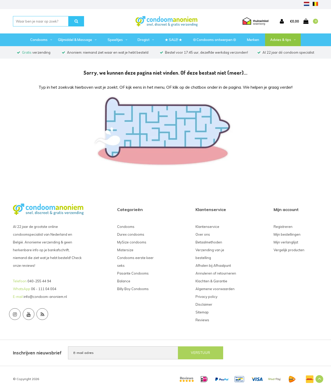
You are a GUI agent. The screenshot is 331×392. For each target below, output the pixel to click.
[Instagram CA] (15, 314)
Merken (253, 40)
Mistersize (125, 250)
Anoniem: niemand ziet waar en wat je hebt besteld (107, 52)
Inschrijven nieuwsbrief (37, 352)
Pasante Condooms (133, 273)
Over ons (202, 234)
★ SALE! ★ (173, 40)
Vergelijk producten (289, 250)
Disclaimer (203, 304)
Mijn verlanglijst (286, 242)
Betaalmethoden (208, 242)
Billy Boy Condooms (133, 289)
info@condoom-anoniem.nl (45, 297)
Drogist (143, 40)
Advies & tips (280, 40)
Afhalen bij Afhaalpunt (213, 265)
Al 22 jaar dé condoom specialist (288, 52)
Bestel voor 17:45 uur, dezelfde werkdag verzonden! (206, 52)
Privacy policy (206, 297)
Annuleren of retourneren (215, 273)
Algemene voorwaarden (215, 289)
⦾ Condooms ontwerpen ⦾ (214, 40)
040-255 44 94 (39, 281)
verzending (36, 52)
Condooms (39, 40)
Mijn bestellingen (287, 234)
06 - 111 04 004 (43, 289)
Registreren (283, 227)
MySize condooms (131, 242)
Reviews (202, 320)
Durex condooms (130, 234)
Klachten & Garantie (211, 281)
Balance (123, 281)
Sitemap (202, 312)
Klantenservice (207, 227)
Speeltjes (115, 40)
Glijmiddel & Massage (75, 40)
